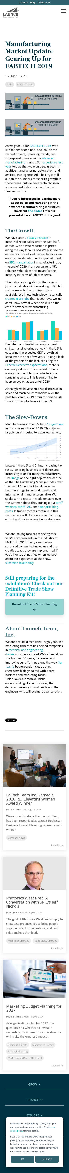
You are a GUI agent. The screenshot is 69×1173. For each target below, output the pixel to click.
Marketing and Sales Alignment (25, 1058)
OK (22, 1159)
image (15, 478)
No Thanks (47, 1159)
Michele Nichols (14, 809)
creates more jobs (17, 298)
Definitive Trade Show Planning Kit (29, 592)
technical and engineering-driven (24, 651)
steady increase (37, 237)
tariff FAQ (24, 506)
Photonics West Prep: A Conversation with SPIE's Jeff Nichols (32, 902)
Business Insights (17, 1045)
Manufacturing (25, 84)
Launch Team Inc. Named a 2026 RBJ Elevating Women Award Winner (30, 799)
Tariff (9, 84)
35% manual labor (21, 262)
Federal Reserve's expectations (26, 364)
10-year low (55, 424)
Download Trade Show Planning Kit (34, 607)
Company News (16, 838)
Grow (32, 1085)
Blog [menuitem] (32, 2)
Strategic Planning (18, 1051)
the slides (35, 211)
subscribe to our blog (19, 562)
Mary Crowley (13, 912)
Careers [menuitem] (23, 2)
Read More (57, 845)
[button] (63, 10)
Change (33, 1100)
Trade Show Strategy (45, 941)
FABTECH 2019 (40, 145)
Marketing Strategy (18, 941)
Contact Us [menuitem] (44, 2)
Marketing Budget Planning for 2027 (34, 1008)
